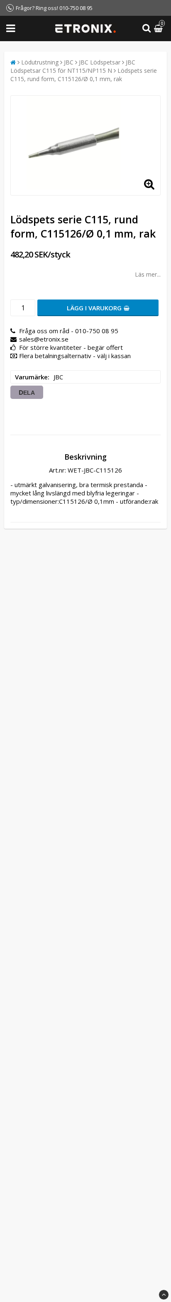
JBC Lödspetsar (99, 62)
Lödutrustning (40, 62)
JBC (68, 62)
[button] (159, 28)
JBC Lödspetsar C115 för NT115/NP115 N (72, 66)
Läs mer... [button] (148, 274)
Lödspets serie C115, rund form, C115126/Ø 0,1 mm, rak (83, 75)
